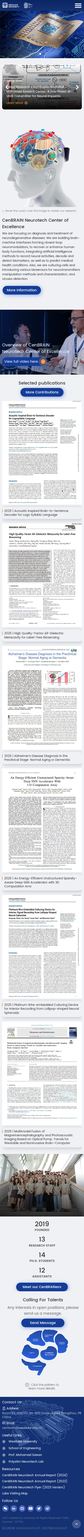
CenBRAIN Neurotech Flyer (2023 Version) (33, 1487)
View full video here (21, 361)
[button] (77, 87)
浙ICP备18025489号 (55, 1528)
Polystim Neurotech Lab (26, 1462)
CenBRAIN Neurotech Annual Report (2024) (35, 1475)
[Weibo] (47, 1508)
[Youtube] (30, 1508)
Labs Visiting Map (15, 1493)
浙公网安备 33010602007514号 (21, 1528)
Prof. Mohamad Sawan (25, 1455)
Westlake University (23, 1442)
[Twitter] (39, 1508)
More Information (22, 290)
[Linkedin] (14, 1508)
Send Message (43, 1323)
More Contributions (42, 392)
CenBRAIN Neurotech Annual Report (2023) (34, 1481)
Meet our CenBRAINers (42, 1287)
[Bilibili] (22, 1508)
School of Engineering (25, 1448)
